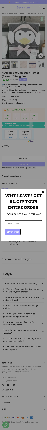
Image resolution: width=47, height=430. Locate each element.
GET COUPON (13, 232)
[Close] (43, 192)
